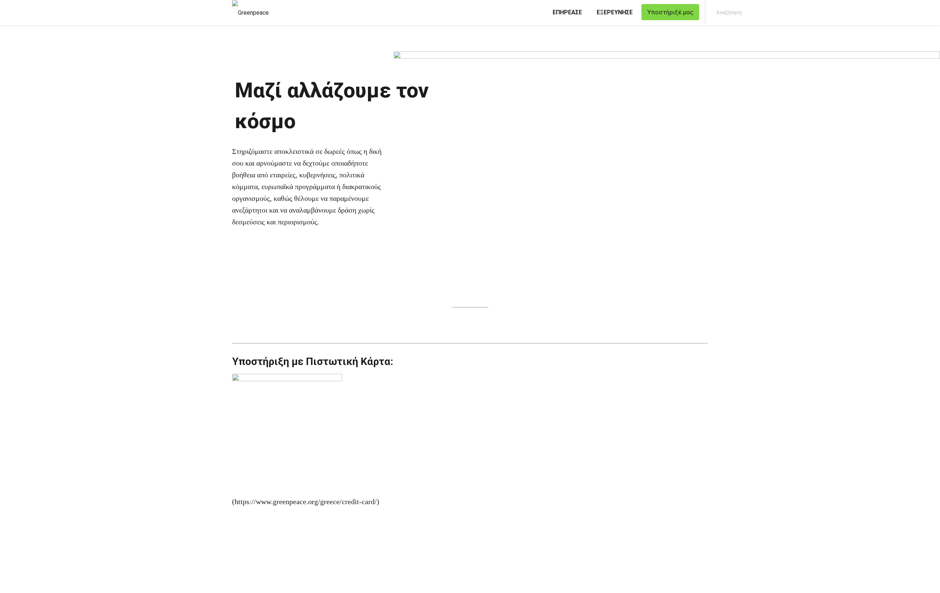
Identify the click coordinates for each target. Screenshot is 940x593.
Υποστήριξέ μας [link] (670, 12)
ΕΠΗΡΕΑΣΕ (567, 12)
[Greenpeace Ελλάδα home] (248, 12)
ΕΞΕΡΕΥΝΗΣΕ (615, 12)
